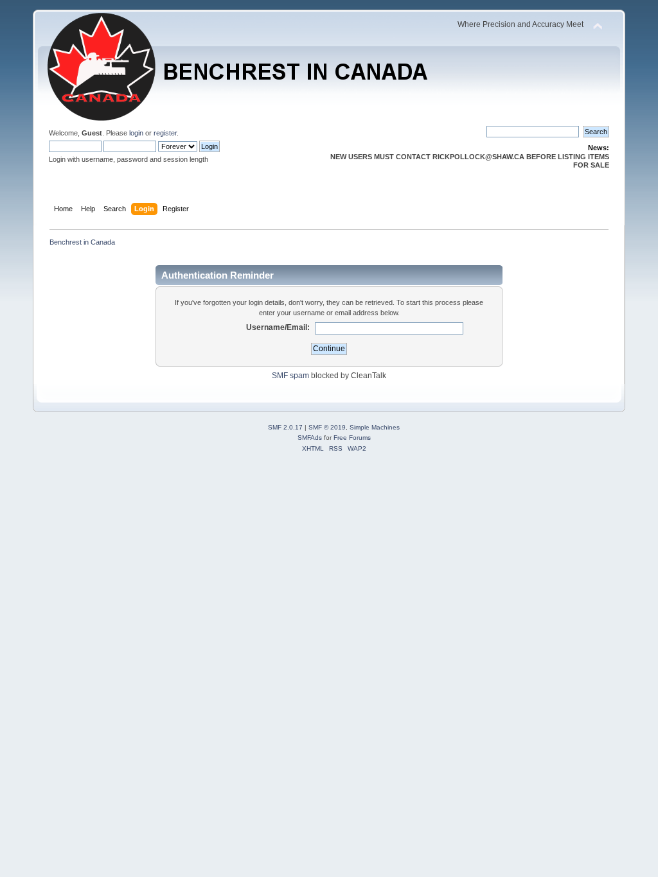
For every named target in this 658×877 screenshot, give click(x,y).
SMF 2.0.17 (285, 427)
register (165, 133)
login (136, 133)
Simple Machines (375, 427)
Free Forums (352, 437)
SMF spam (290, 375)
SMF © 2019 (327, 427)
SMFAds (310, 437)
